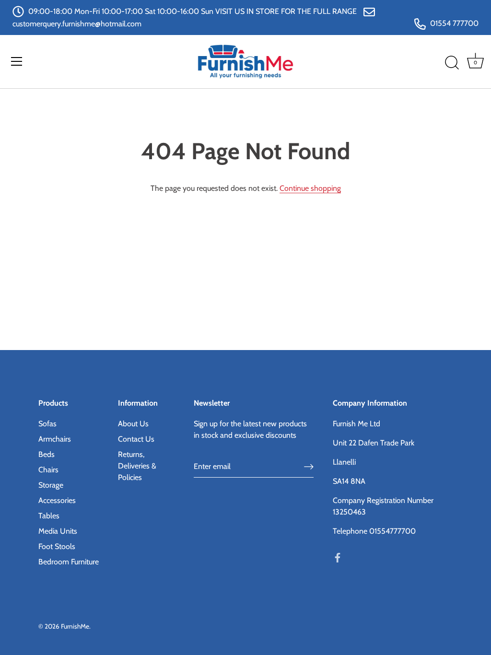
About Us (133, 423)
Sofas (47, 423)
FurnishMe (75, 626)
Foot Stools (56, 546)
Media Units (57, 531)
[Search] (451, 62)
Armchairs (54, 439)
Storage (50, 485)
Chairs (48, 469)
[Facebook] (337, 556)
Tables (48, 515)
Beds (46, 454)
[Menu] (16, 61)
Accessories (57, 500)
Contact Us (136, 439)
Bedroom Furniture (68, 561)
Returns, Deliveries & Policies (137, 466)
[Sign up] (309, 466)
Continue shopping (310, 188)
